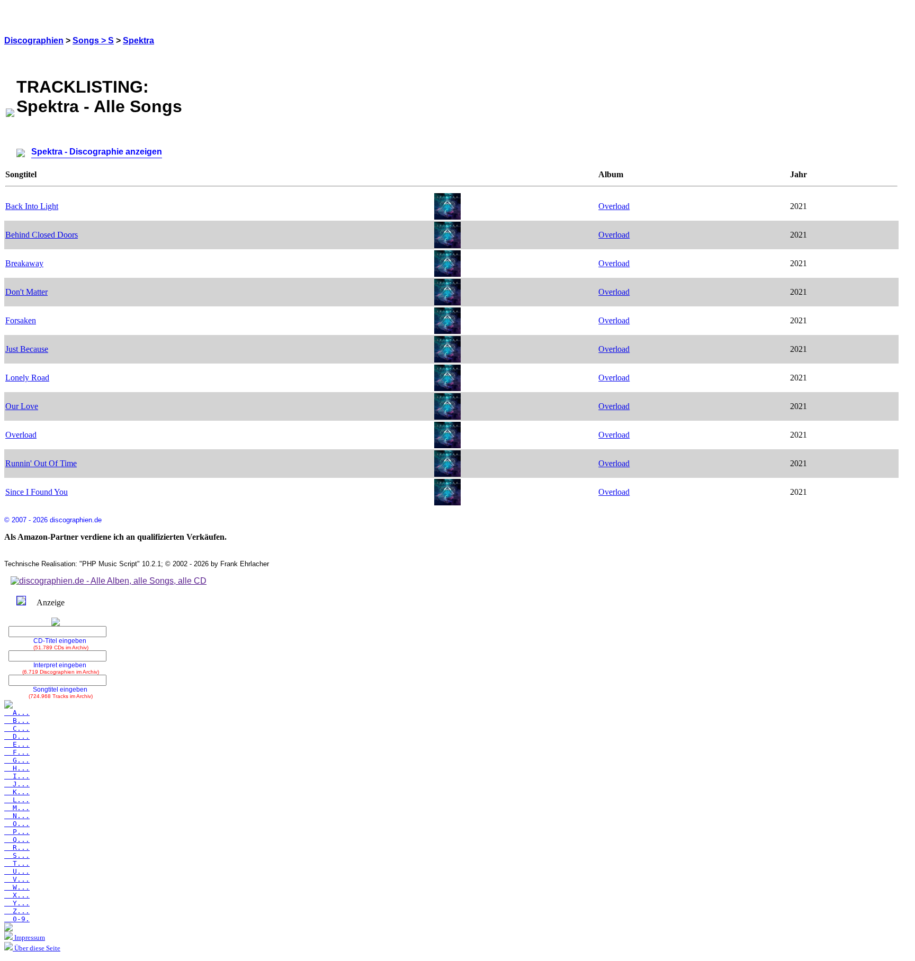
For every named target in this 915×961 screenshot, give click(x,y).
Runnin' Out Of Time (41, 463)
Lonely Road (27, 377)
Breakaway (24, 263)
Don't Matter (26, 291)
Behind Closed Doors (41, 234)
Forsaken (20, 320)
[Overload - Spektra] (447, 216)
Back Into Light (31, 206)
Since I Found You (36, 491)
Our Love (21, 406)
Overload (614, 206)
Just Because (26, 348)
